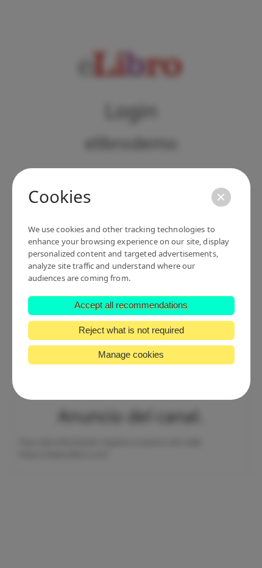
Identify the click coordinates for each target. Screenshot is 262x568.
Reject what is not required (131, 330)
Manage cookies (131, 354)
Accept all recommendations (131, 305)
